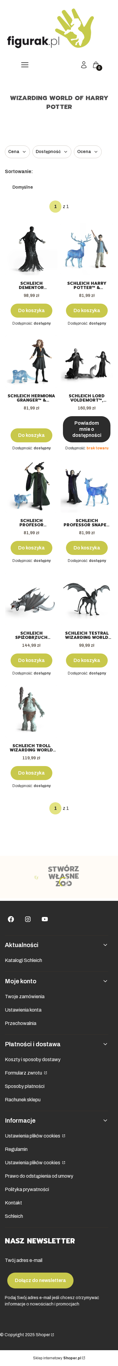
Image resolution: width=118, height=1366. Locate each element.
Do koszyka (31, 310)
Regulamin (16, 1149)
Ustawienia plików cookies (33, 1135)
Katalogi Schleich (23, 960)
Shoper (43, 1335)
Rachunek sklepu (23, 1099)
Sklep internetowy (57, 1358)
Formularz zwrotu (24, 1072)
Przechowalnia (20, 1023)
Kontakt (13, 1202)
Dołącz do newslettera (40, 1280)
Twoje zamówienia (24, 996)
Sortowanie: (19, 171)
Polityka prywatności (27, 1189)
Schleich (14, 1216)
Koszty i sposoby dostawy (33, 1059)
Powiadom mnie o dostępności (86, 429)
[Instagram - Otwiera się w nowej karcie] (28, 919)
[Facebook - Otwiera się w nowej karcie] (11, 919)
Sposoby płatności (24, 1086)
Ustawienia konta (23, 1009)
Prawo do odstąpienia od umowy (39, 1176)
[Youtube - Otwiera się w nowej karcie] (45, 919)
